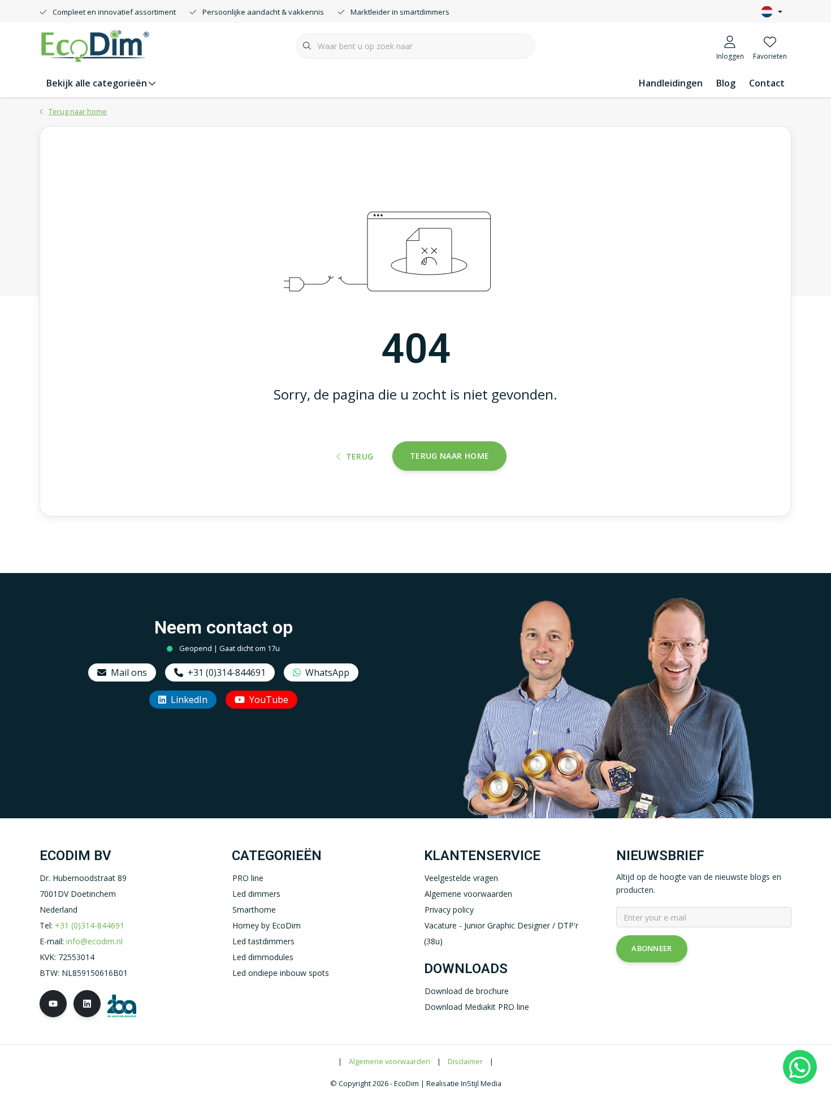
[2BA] (121, 1005)
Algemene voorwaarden (389, 1061)
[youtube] (53, 1003)
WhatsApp (327, 672)
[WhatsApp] (800, 1067)
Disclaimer (465, 1061)
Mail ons (129, 672)
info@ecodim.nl (94, 941)
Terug (360, 456)
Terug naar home (449, 455)
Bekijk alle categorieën (96, 83)
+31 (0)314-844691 (227, 672)
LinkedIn (189, 699)
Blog (725, 83)
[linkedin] (87, 1003)
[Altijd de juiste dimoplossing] (95, 44)
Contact (767, 83)
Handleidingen (671, 83)
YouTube (268, 699)
